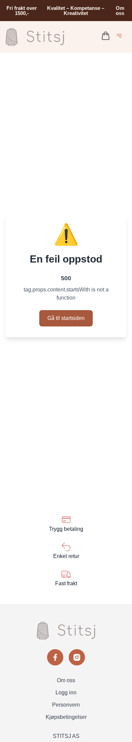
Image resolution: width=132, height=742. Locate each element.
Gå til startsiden (66, 318)
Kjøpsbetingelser (66, 717)
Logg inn (66, 692)
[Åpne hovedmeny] (120, 37)
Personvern (66, 705)
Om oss (120, 10)
